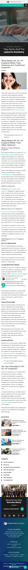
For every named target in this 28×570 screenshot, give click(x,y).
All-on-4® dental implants (9, 211)
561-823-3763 (19, 532)
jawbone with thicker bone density (12, 227)
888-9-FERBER (17, 535)
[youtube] (14, 515)
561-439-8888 (20, 533)
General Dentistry (9, 470)
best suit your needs (18, 109)
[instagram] (9, 515)
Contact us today (6, 402)
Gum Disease (7, 472)
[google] (5, 515)
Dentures (6, 464)
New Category (8, 477)
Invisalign (7, 475)
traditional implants (16, 274)
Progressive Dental (18, 564)
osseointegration (6, 174)
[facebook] (18, 515)
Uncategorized (8, 480)
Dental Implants (8, 462)
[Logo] (14, 2)
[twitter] (23, 515)
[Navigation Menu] (26, 5)
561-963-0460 (15, 536)
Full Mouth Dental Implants (12, 467)
